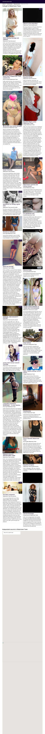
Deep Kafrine (27, 343)
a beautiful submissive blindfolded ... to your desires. (11, 404)
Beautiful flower (27, 77)
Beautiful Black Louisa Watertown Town (29, 122)
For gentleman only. (29, 213)
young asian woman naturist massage (11, 363)
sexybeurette (27, 411)
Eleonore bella (27, 270)
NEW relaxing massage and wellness (11, 38)
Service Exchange (28, 513)
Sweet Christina (7, 170)
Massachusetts (17, 4)
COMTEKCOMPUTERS (7, 1)
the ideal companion (9, 494)
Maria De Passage (8, 266)
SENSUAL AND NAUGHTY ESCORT (10, 317)
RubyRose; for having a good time (11, 205)
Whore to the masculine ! (30, 23)
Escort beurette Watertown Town (31, 439)
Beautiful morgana (28, 465)
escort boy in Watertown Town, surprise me (12, 77)
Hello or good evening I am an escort (32, 371)
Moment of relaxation (9, 232)
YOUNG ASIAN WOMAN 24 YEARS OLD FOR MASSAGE (31, 307)
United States (9, 4)
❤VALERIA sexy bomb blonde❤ (12, 126)
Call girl (4, 4)
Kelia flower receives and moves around (30, 185)
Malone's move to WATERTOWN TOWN (9, 454)
